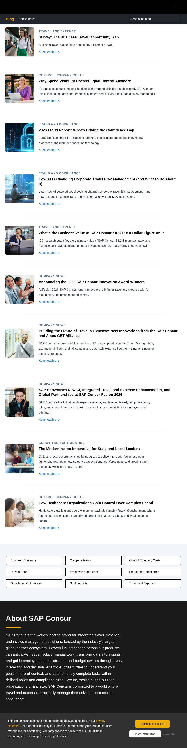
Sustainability (78, 583)
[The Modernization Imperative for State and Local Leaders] (19, 458)
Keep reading (48, 51)
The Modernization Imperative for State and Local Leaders (89, 449)
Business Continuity (24, 560)
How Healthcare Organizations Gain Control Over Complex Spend (96, 503)
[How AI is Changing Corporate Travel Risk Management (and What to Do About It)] (19, 188)
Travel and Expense (142, 583)
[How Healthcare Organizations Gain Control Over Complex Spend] (19, 512)
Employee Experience (84, 571)
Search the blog (139, 16)
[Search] (177, 19)
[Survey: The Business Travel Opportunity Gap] (19, 42)
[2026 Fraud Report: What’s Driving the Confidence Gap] (19, 137)
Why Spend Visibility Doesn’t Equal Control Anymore (85, 81)
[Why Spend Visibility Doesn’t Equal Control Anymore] (19, 88)
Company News (80, 560)
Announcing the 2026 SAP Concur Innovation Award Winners (92, 282)
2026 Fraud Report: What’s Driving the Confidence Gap (86, 130)
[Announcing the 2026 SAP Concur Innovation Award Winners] (19, 289)
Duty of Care (19, 571)
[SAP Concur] (23, 7)
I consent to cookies (152, 723)
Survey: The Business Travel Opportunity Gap (79, 37)
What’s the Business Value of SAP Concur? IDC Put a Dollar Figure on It (101, 233)
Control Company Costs (144, 560)
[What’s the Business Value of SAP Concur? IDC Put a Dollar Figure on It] (19, 240)
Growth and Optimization (27, 583)
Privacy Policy (168, 734)
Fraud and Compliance (144, 571)
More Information (145, 733)
